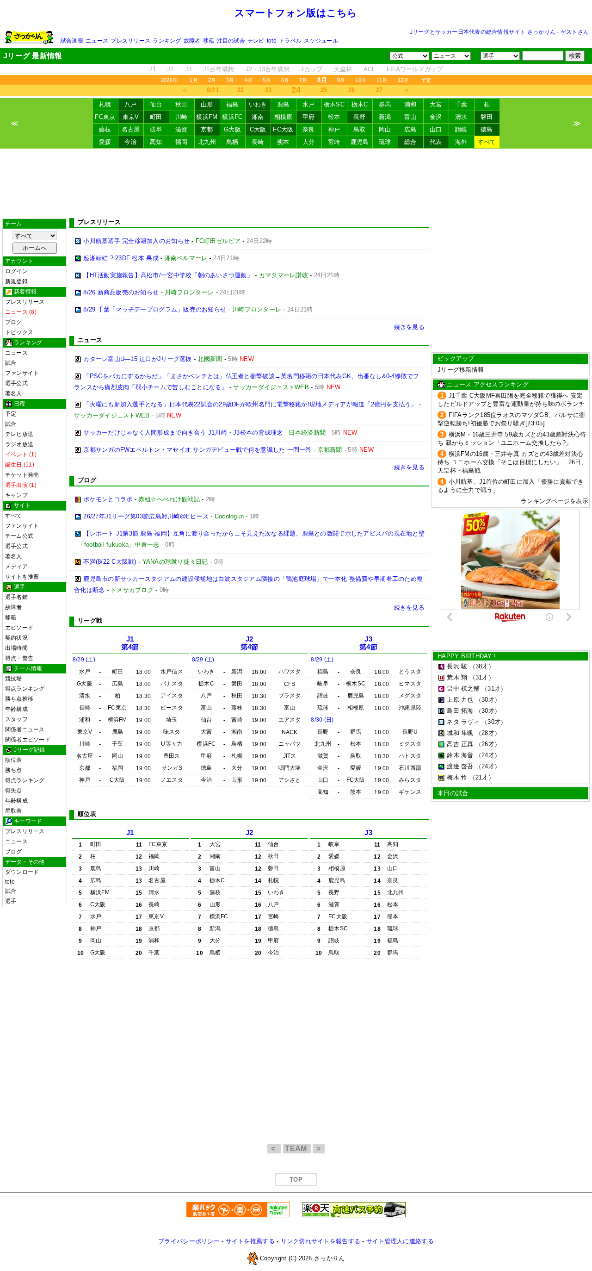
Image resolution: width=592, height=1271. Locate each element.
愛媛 (105, 141)
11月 (382, 80)
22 (240, 90)
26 (351, 90)
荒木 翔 (457, 677)
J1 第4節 (130, 643)
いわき (258, 104)
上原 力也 (460, 699)
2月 (212, 80)
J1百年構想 (218, 69)
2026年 (169, 80)
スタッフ (16, 719)
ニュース (97, 40)
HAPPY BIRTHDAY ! (467, 656)
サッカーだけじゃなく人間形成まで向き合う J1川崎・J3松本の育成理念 (183, 432)
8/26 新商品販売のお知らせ (121, 292)
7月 (303, 80)
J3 (188, 69)
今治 (130, 141)
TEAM (297, 1149)
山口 (436, 129)
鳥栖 (232, 141)
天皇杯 (343, 69)
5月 (267, 80)
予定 (426, 80)
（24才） (487, 755)
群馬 (385, 104)
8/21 (213, 90)
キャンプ (16, 495)
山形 (207, 104)
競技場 (13, 678)
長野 (359, 116)
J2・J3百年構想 (268, 69)
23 (268, 90)
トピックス (19, 332)
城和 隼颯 (460, 732)
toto (272, 40)
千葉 (461, 104)
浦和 (410, 104)
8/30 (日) (322, 719)
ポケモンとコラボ (107, 499)
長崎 (258, 141)
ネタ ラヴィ (463, 721)
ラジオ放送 (19, 444)
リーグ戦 (90, 620)
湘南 (258, 116)
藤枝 (105, 129)
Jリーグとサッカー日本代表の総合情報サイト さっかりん (482, 32)
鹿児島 (360, 141)
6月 (285, 80)
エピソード (19, 627)
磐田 (487, 116)
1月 (193, 80)
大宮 (436, 104)
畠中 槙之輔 (463, 688)
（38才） (481, 666)
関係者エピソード (27, 739)
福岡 (181, 141)
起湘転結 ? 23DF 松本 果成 (121, 258)
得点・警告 (19, 658)
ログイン (16, 271)
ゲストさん (575, 32)
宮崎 (334, 141)
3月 (230, 80)
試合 (10, 363)
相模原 (283, 116)
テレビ (256, 40)
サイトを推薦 (22, 576)
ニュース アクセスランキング (488, 384)
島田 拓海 (460, 710)
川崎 (181, 116)
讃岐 (461, 129)
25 (324, 90)
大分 (308, 141)
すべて (487, 141)
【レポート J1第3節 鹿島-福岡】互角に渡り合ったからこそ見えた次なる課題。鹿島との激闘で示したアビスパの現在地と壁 (254, 533)
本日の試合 (453, 793)
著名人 (13, 393)
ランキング (167, 40)
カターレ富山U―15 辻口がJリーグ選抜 (137, 358)
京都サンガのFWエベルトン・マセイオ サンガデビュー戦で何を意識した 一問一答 (197, 449)
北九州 (207, 141)
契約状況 (16, 638)
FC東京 (105, 116)
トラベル (290, 40)
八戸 (130, 104)
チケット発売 (22, 475)
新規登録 (16, 281)
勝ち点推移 (19, 699)
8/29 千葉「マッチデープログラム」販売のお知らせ (154, 309)
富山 (410, 116)
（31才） (481, 677)
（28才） (487, 732)
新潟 (385, 116)
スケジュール (321, 40)
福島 (232, 104)
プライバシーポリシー (189, 1241)
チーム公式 (19, 536)
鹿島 (283, 104)
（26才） (487, 744)
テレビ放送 (19, 434)
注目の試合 (231, 40)
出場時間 (16, 648)
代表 (436, 141)
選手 (10, 901)
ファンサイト (22, 373)
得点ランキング (25, 688)
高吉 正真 (460, 744)
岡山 (385, 129)
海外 (461, 141)
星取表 (13, 811)
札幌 (105, 104)
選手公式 (16, 383)
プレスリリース (130, 40)
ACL (370, 69)
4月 (249, 80)
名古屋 (131, 129)
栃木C (360, 104)
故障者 (192, 40)
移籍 (208, 40)
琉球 (385, 141)
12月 (403, 80)
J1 (152, 69)
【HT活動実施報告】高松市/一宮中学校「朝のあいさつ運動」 (168, 275)
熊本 (283, 141)
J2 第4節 (249, 643)
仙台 (156, 104)
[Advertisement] (296, 183)
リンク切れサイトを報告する (320, 1241)
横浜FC (232, 116)
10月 (360, 80)
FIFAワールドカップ (415, 69)
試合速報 (72, 40)
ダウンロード (22, 872)
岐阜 (156, 129)
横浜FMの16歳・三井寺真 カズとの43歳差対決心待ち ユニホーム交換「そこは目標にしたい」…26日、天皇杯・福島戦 (512, 462)
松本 (334, 116)
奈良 (308, 129)
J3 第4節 (368, 643)
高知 (156, 141)
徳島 (487, 129)
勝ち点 (13, 770)
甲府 (308, 116)
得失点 (13, 790)
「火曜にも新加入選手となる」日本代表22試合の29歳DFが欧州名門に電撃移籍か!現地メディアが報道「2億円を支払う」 (250, 404)
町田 (156, 116)
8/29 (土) (84, 659)
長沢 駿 (457, 666)
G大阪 (232, 129)
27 (379, 90)
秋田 (181, 104)
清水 (461, 116)
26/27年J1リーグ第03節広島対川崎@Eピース (146, 516)
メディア (16, 566)
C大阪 (258, 129)
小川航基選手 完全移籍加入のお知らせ (136, 240)
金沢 (436, 116)
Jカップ (311, 69)
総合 (410, 141)
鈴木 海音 (460, 755)
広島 (410, 129)
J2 (170, 69)
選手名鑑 (16, 597)
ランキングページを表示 (554, 501)
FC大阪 (283, 129)
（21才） (481, 777)
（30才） (487, 699)
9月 (341, 80)
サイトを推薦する (250, 1241)
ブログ (13, 322)
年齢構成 (16, 709)
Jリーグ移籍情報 (461, 369)
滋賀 (181, 129)
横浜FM (206, 116)
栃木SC (334, 104)
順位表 (13, 760)
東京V (131, 116)
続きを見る (409, 327)
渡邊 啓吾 (460, 766)
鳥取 (359, 129)
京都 (207, 129)
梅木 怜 (457, 777)
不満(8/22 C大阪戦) (109, 561)
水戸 (308, 104)
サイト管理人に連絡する (400, 1241)
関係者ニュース (25, 729)
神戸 (334, 129)
